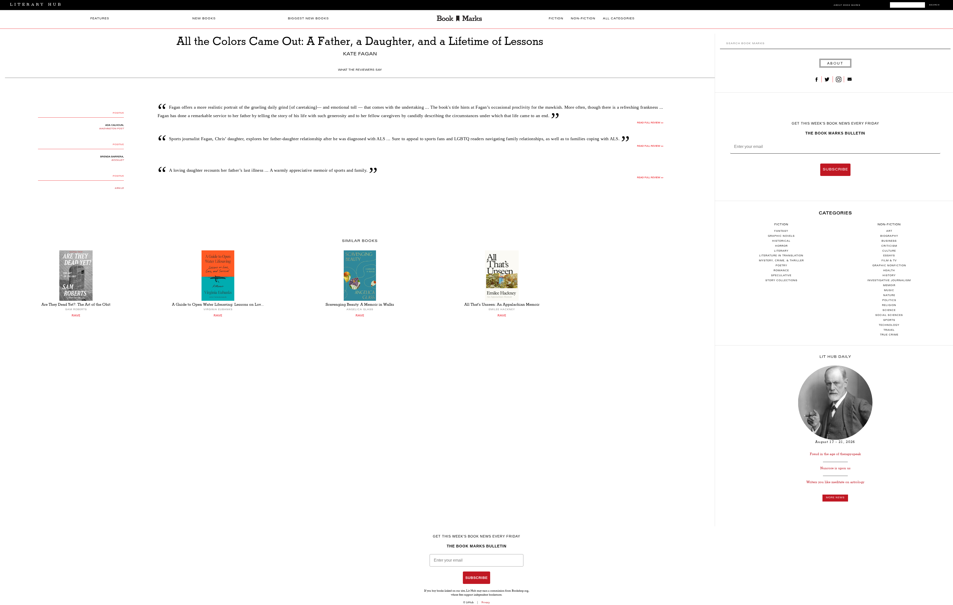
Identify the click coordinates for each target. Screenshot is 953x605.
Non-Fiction (583, 18)
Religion (889, 305)
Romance (781, 271)
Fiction (556, 18)
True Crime (889, 335)
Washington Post (111, 129)
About (835, 63)
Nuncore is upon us (835, 468)
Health (889, 271)
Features (99, 18)
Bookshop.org (520, 591)
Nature (889, 296)
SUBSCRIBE (835, 169)
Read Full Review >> (650, 123)
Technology (889, 325)
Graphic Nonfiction (889, 266)
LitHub (470, 602)
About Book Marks (847, 5)
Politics (889, 301)
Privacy (485, 602)
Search (934, 5)
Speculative (781, 276)
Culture (889, 251)
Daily (835, 357)
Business (889, 241)
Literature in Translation (781, 256)
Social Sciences (889, 315)
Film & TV (889, 261)
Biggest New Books (308, 18)
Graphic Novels (781, 236)
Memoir (889, 286)
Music (889, 291)
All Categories (619, 18)
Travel (889, 330)
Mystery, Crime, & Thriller (781, 261)
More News (835, 498)
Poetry (781, 266)
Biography (889, 236)
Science (889, 310)
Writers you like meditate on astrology (835, 482)
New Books (204, 18)
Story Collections (781, 281)
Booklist (117, 160)
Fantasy (781, 231)
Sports (889, 320)
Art (889, 231)
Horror (781, 246)
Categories (835, 213)
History (889, 276)
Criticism (889, 246)
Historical (781, 241)
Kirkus (119, 188)
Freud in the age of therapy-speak (835, 454)
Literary (781, 251)
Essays (889, 256)
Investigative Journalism (889, 281)
